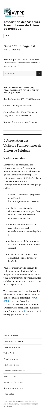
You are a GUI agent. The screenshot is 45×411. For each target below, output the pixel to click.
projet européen (29, 311)
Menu (7, 36)
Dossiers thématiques (14, 371)
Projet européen (11, 359)
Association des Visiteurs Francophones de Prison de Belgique (21, 25)
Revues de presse (12, 365)
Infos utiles (8, 394)
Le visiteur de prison (13, 341)
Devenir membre (11, 347)
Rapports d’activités (13, 382)
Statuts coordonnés (13, 388)
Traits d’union (9, 353)
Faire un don (9, 376)
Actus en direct (10, 336)
